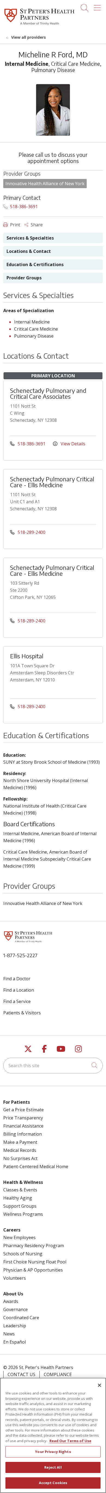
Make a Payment (20, 1142)
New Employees (19, 1237)
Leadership (14, 1326)
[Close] (99, 1385)
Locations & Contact (29, 251)
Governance (15, 1309)
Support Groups (19, 1206)
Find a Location (18, 990)
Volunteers (14, 1278)
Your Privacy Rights (53, 1451)
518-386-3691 (23, 207)
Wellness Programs (23, 1214)
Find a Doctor (16, 979)
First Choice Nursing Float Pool (34, 1262)
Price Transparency (23, 1118)
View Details (72, 444)
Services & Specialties (30, 238)
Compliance (58, 1374)
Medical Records (19, 1150)
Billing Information (22, 1134)
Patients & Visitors (22, 1013)
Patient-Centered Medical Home (35, 1166)
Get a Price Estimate (23, 1110)
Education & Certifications (35, 264)
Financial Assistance (23, 1126)
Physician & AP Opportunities (33, 1270)
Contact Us (21, 1374)
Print (14, 225)
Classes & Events (20, 1190)
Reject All (52, 1467)
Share (36, 225)
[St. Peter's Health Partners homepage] (39, 25)
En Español (14, 1342)
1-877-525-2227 (20, 955)
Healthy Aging (17, 1198)
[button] (98, 6)
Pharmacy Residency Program (33, 1246)
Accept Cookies (53, 1482)
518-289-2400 (31, 532)
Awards (10, 1301)
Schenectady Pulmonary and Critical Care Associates (48, 393)
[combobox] (53, 1065)
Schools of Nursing (22, 1254)
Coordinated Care (21, 1318)
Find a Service (17, 1001)
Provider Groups (24, 278)
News (9, 1334)
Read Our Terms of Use (70, 1440)
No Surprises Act (20, 1158)
